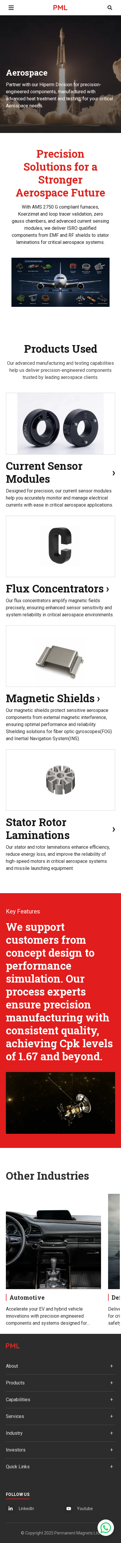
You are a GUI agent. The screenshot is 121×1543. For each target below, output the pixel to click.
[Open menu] (11, 7)
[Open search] (110, 7)
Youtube (85, 1508)
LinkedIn (26, 1508)
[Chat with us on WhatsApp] (106, 1527)
